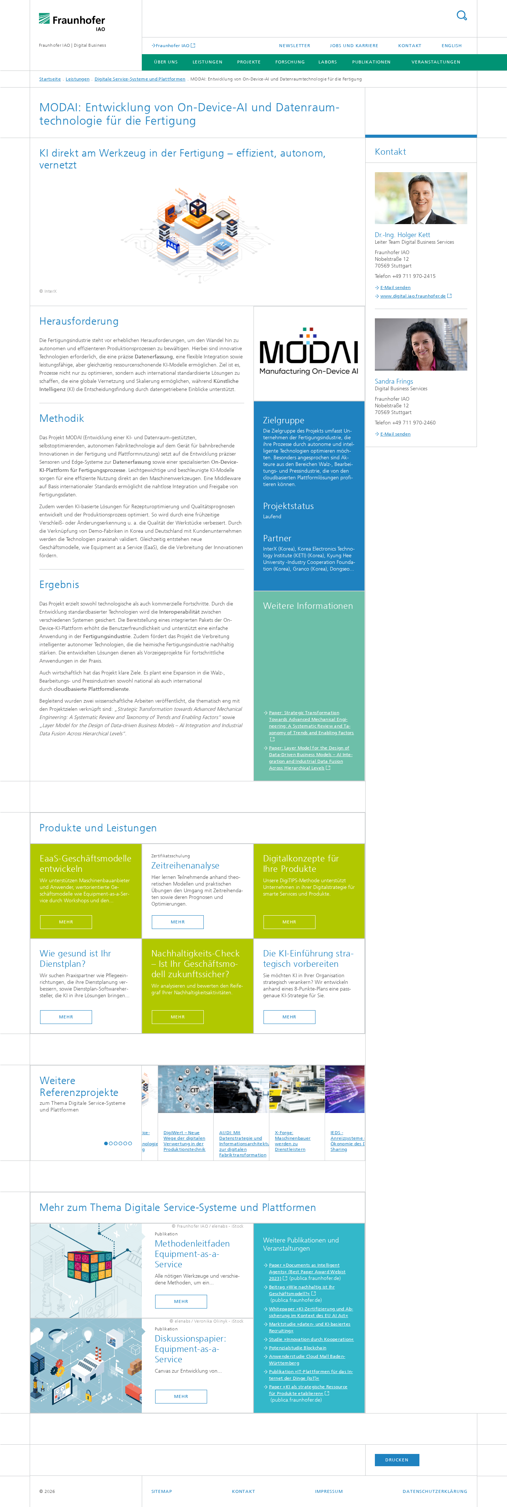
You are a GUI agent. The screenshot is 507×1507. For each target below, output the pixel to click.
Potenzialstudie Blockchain (298, 1347)
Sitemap (161, 1491)
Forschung (290, 62)
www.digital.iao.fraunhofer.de (413, 296)
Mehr (66, 922)
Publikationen (371, 62)
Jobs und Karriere (354, 45)
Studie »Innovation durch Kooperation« (311, 1339)
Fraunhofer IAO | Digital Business (72, 45)
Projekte (249, 62)
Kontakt (410, 45)
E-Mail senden (395, 287)
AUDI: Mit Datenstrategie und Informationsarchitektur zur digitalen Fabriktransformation (223, 1144)
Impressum (329, 1491)
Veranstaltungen (436, 62)
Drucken (396, 1459)
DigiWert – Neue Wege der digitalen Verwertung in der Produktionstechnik (163, 1141)
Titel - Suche (462, 15)
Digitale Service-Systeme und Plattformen (140, 79)
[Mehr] (89, 1271)
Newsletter (294, 45)
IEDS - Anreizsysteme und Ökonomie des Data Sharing (331, 1141)
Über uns (166, 62)
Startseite (50, 79)
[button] (106, 1143)
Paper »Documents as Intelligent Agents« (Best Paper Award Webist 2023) (307, 1272)
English (452, 45)
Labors (327, 62)
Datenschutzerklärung (435, 1491)
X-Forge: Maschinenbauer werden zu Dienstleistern (272, 1141)
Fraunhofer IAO (173, 45)
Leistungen (208, 62)
